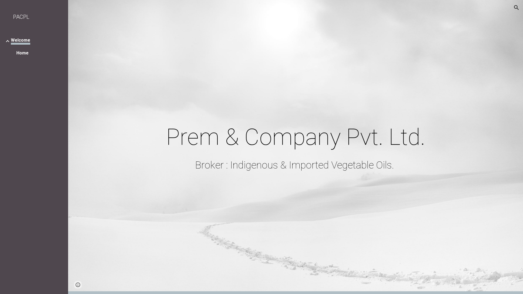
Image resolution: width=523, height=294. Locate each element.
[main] (295, 137)
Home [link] (22, 53)
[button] (516, 7)
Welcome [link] (20, 40)
